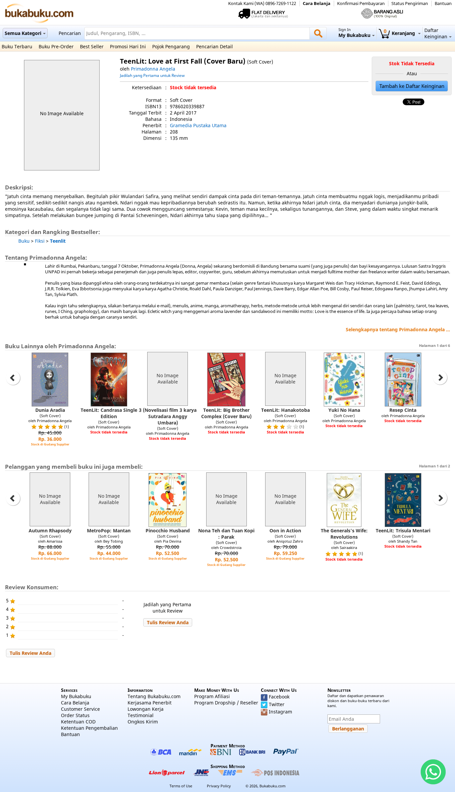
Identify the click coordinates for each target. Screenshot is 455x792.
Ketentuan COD (78, 721)
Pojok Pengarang (171, 46)
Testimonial (141, 715)
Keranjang (400, 33)
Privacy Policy (219, 785)
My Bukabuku (76, 696)
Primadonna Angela (153, 69)
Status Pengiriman (409, 3)
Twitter (276, 704)
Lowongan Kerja (146, 709)
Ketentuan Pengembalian (89, 728)
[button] (167, 622)
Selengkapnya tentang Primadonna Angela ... (398, 329)
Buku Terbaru (17, 46)
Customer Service (80, 709)
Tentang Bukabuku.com (154, 696)
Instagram (280, 711)
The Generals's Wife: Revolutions (344, 533)
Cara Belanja (316, 3)
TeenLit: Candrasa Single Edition (109, 413)
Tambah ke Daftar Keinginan (411, 86)
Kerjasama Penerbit (150, 702)
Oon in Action (285, 530)
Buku (24, 241)
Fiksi (40, 241)
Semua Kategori (23, 33)
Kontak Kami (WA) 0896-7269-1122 (262, 3)
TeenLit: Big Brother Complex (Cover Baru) (226, 413)
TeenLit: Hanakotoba (285, 410)
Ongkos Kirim (143, 721)
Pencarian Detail (214, 46)
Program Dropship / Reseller (226, 702)
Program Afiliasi (212, 696)
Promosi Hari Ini (128, 46)
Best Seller (92, 46)
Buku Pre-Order (56, 46)
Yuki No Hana (344, 410)
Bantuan (443, 3)
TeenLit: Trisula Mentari (403, 530)
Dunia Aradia (50, 410)
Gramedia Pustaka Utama (198, 125)
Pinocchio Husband (168, 530)
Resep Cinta (402, 410)
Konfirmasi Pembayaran (361, 3)
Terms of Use (181, 785)
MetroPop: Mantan (109, 530)
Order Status (75, 715)
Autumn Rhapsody (50, 530)
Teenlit (58, 241)
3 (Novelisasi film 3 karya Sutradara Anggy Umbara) (168, 416)
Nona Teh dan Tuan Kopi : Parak (226, 533)
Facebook (279, 696)
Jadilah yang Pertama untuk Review (152, 75)
